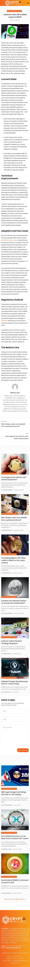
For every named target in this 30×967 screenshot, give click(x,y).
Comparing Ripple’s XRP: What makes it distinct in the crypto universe (13, 560)
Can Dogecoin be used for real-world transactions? (17, 437)
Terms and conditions (20, 960)
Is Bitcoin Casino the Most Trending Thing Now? (11, 642)
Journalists (15, 963)
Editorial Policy (17, 956)
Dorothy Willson (7, 490)
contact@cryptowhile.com (13, 948)
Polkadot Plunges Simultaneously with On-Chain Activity (14, 682)
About (9, 956)
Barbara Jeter (15, 393)
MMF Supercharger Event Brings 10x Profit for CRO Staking (13, 793)
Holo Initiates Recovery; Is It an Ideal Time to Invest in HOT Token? (14, 837)
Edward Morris (7, 530)
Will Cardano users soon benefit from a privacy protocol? (13, 425)
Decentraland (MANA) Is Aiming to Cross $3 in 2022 (15, 881)
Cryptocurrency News (14, 11)
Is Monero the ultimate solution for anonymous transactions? (13, 602)
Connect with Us (11, 958)
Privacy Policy (7, 960)
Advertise (21, 958)
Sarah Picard (7, 573)
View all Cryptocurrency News (14, 899)
